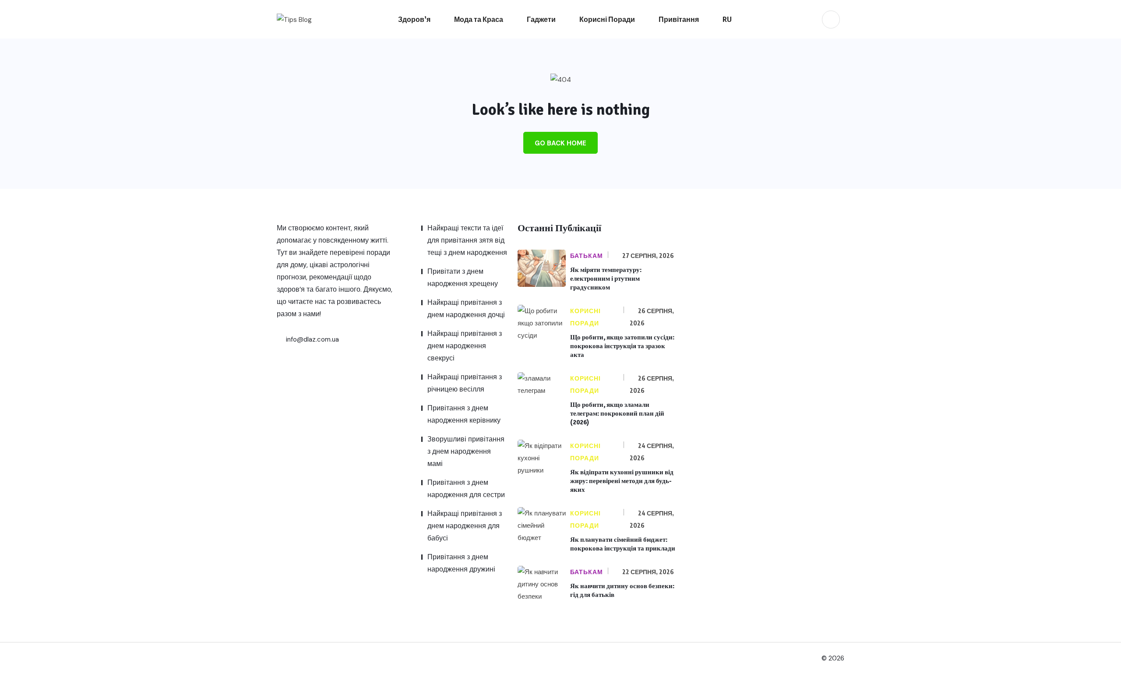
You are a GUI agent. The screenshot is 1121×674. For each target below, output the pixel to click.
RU (727, 19)
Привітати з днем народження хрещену (462, 277)
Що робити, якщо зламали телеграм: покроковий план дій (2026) (617, 413)
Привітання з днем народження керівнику (464, 414)
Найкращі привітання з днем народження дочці (466, 308)
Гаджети (541, 19)
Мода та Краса (478, 19)
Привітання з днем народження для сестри (466, 488)
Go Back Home (560, 143)
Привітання (679, 19)
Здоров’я (414, 19)
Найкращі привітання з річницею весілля (464, 383)
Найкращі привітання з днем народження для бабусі (464, 526)
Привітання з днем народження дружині (461, 563)
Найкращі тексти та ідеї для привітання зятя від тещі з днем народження (467, 240)
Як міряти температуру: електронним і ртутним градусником (606, 278)
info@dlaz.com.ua (311, 339)
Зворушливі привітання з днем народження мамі (465, 451)
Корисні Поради (607, 19)
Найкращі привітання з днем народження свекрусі (464, 346)
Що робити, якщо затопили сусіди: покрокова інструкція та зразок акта (622, 346)
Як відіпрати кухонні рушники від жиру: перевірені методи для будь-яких (621, 481)
